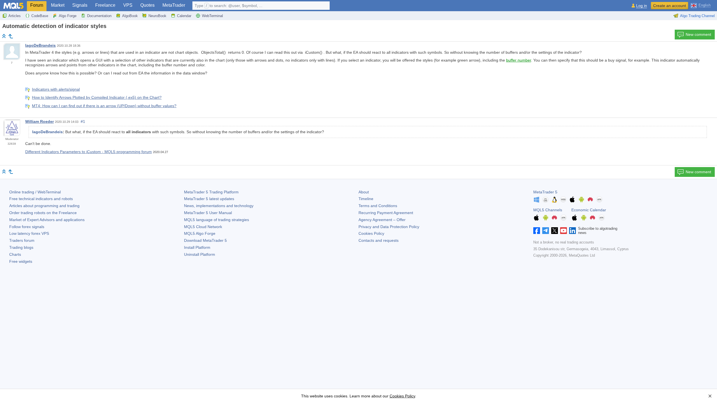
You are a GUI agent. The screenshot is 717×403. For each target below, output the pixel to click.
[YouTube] (563, 230)
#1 (83, 121)
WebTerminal (212, 16)
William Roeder (39, 121)
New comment (698, 34)
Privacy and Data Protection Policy (388, 226)
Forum (36, 5)
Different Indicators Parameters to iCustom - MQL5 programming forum (88, 151)
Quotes (147, 5)
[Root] (4, 36)
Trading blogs (21, 247)
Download (205, 240)
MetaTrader (173, 5)
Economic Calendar (588, 210)
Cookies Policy (371, 233)
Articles (14, 16)
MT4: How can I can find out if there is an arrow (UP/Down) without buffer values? (104, 106)
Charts (15, 254)
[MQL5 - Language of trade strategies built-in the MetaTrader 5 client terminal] (13, 6)
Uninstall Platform (199, 254)
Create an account (669, 5)
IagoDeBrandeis (40, 45)
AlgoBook (130, 16)
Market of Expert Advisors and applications (47, 219)
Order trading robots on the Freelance (43, 212)
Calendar (184, 16)
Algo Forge (67, 16)
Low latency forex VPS (29, 233)
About (363, 192)
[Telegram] (545, 230)
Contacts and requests (378, 240)
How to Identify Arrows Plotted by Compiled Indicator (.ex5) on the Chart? (97, 97)
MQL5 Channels (547, 210)
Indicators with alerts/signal (56, 89)
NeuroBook (157, 16)
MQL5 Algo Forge (199, 233)
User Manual (208, 212)
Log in (641, 6)
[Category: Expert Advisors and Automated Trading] (10, 36)
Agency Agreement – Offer (382, 219)
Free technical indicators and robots (41, 198)
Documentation (99, 16)
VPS (127, 5)
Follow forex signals (26, 226)
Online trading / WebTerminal (35, 192)
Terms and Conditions (377, 205)
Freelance (105, 5)
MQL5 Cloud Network (203, 226)
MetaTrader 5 (545, 192)
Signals (79, 5)
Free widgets (20, 261)
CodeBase (39, 16)
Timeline (365, 198)
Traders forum (21, 240)
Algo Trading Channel (697, 16)
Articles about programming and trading (44, 205)
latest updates (209, 198)
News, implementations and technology (218, 205)
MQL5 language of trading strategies (216, 219)
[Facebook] (536, 230)
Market (57, 5)
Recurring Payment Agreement (385, 212)
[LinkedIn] (572, 230)
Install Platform (197, 247)
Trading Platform (211, 192)
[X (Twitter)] (554, 230)
